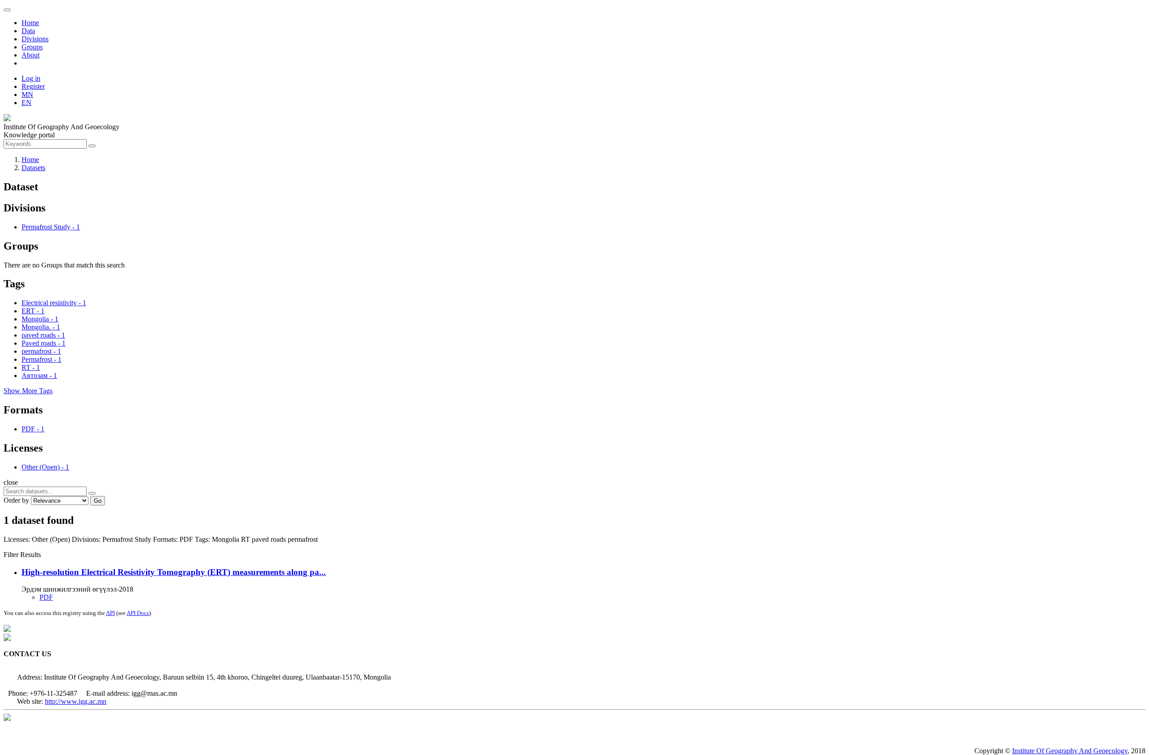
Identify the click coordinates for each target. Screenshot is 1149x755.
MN (27, 94)
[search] (92, 493)
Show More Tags (28, 391)
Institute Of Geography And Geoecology (1069, 751)
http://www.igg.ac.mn (75, 701)
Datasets (33, 167)
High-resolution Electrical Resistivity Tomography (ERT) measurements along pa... (174, 572)
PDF (46, 597)
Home (30, 22)
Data (28, 31)
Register (33, 86)
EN (26, 102)
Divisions (35, 39)
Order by (16, 500)
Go (97, 500)
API (110, 613)
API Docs (138, 613)
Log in (31, 78)
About (30, 55)
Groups (32, 47)
